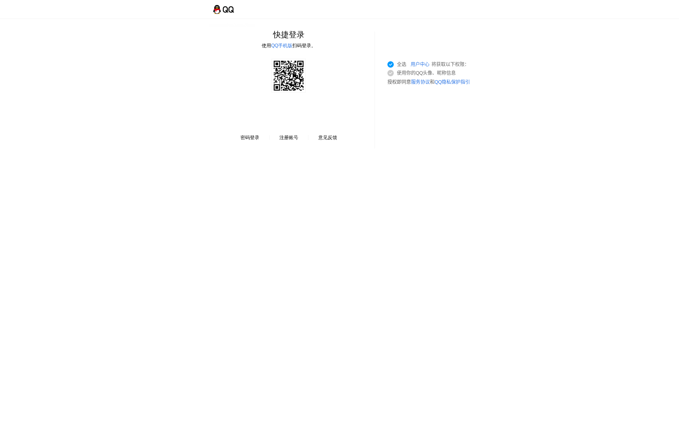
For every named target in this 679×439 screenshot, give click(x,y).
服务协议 (420, 82)
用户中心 (420, 64)
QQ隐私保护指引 (452, 82)
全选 (433, 64)
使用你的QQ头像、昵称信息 (426, 73)
